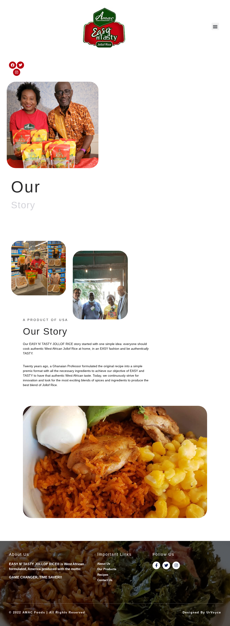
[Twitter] (20, 65)
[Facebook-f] (156, 565)
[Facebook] (12, 65)
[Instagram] (16, 72)
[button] (215, 26)
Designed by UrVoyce (202, 612)
